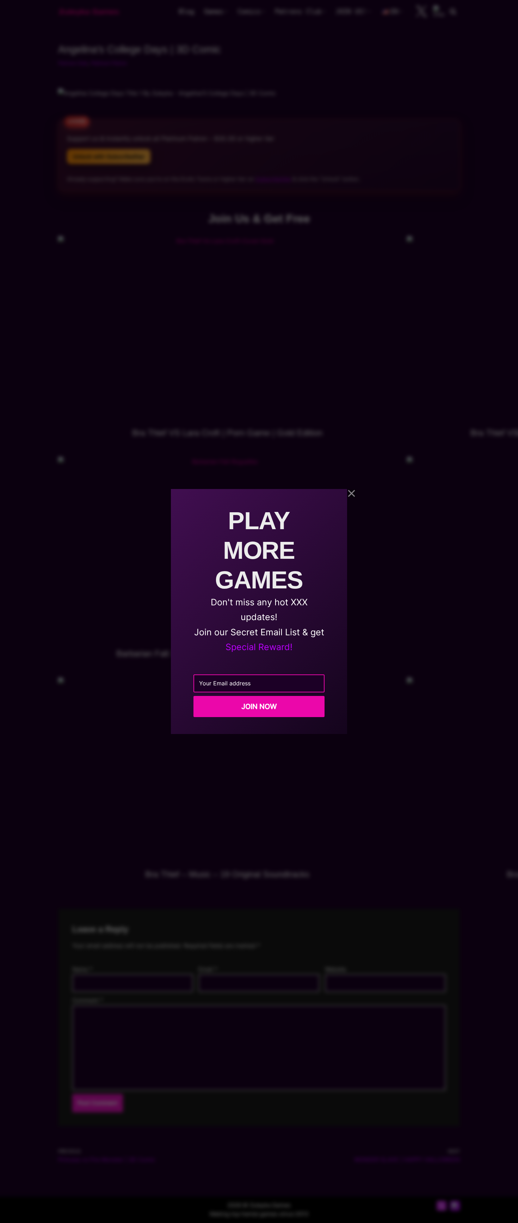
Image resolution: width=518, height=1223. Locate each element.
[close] (351, 493)
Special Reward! (259, 647)
